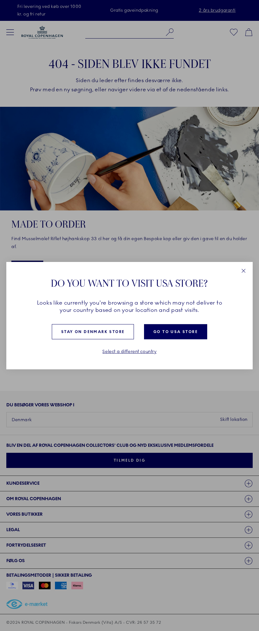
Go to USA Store (176, 332)
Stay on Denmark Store (92, 332)
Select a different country (129, 351)
